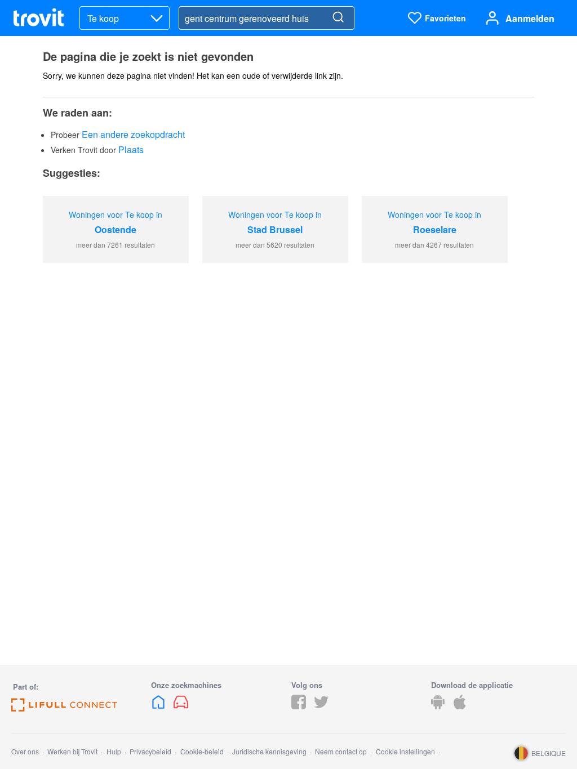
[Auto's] (181, 705)
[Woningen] (159, 705)
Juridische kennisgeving (269, 751)
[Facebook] (298, 705)
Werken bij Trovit (72, 751)
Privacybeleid (150, 751)
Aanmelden (529, 18)
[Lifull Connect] (64, 707)
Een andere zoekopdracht (133, 134)
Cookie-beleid (202, 751)
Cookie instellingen (405, 751)
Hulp (113, 751)
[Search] (338, 18)
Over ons (25, 751)
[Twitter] (321, 705)
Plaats (131, 149)
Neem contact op (341, 751)
